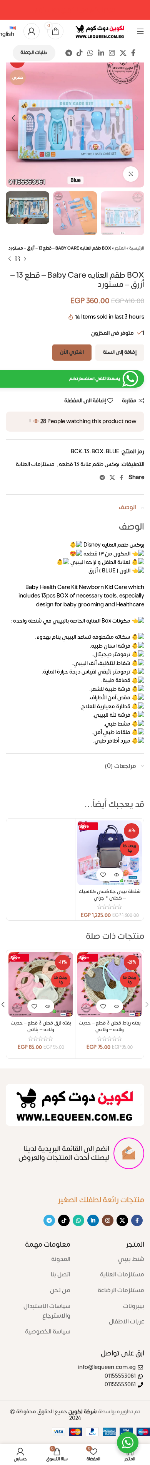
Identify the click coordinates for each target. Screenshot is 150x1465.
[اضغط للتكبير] (130, 174)
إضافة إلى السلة (120, 352)
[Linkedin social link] (101, 53)
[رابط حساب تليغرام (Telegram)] (68, 53)
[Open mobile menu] (140, 31)
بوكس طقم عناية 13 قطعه (89, 464)
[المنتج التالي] (9, 259)
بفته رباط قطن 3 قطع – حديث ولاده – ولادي (110, 1026)
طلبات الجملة (34, 52)
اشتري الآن (72, 352)
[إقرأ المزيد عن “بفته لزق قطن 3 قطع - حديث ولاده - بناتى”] (47, 1006)
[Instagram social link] (112, 53)
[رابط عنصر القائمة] (113, 1259)
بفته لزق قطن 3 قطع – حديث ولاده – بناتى (41, 1026)
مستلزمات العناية (35, 464)
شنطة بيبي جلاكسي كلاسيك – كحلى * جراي (109, 895)
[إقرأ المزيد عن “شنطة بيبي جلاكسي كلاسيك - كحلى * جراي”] (116, 874)
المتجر (120, 248)
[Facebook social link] (133, 53)
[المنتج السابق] (25, 259)
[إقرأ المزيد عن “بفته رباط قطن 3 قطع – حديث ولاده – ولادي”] (116, 1006)
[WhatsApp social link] (90, 53)
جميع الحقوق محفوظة (53, 1415)
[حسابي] (31, 31)
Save (84, 826)
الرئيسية (136, 248)
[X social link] (123, 53)
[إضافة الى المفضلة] (103, 874)
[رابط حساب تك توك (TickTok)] (79, 53)
